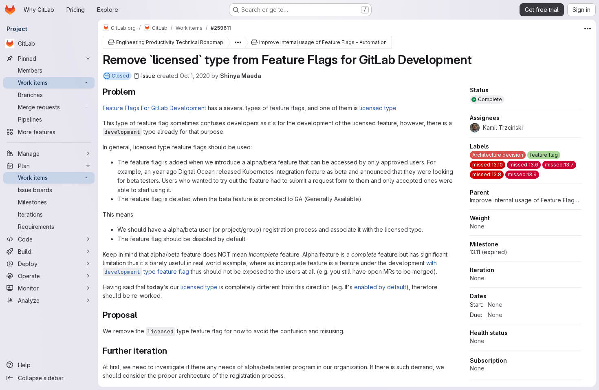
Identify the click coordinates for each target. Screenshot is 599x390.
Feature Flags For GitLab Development (154, 107)
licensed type (377, 107)
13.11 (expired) (488, 251)
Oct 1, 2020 (195, 75)
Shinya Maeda (240, 75)
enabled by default (380, 287)
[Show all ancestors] (235, 42)
